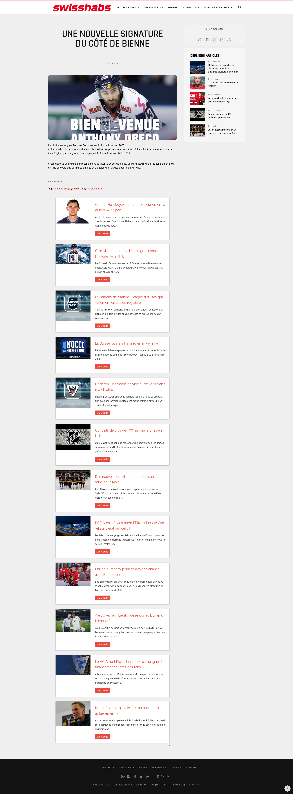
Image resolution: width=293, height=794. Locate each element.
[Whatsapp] (200, 40)
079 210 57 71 (194, 784)
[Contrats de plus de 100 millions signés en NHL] (197, 114)
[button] (240, 7)
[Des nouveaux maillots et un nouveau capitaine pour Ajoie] (197, 130)
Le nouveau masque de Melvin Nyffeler (223, 84)
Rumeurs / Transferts (218, 7)
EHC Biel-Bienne (94, 188)
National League (63, 188)
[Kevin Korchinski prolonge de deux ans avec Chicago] (197, 98)
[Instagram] (222, 40)
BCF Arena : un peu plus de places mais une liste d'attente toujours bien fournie (223, 68)
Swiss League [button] (152, 7)
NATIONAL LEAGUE (105, 767)
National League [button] (126, 7)
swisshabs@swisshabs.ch (156, 784)
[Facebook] (207, 40)
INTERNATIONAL (159, 767)
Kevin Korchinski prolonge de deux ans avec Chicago (222, 100)
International (190, 7)
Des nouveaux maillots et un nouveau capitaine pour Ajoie (222, 131)
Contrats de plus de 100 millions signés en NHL (219, 116)
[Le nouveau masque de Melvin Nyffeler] (197, 83)
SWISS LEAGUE (126, 767)
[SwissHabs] (81, 7)
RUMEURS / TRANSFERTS (184, 767)
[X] (214, 40)
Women (172, 7)
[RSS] (229, 40)
